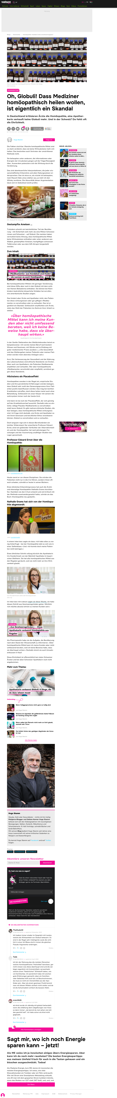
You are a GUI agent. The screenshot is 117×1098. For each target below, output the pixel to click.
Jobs (36, 1094)
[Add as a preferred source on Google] (37, 129)
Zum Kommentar (18, 952)
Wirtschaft (25, 6)
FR (87, 2)
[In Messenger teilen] (13, 129)
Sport (32, 6)
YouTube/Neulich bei (16, 473)
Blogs (63, 6)
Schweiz (5, 6)
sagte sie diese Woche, (37, 602)
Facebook (34, 840)
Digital (50, 6)
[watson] (6, 2)
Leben (38, 6)
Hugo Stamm (18, 140)
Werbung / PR (28, 1094)
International (14, 6)
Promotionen (82, 6)
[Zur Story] (47, 1061)
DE (83, 2)
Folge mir (49, 140)
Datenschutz (62, 1094)
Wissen (56, 6)
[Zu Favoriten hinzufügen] (27, 129)
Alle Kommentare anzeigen (31, 1030)
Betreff (11, 888)
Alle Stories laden (31, 740)
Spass (44, 6)
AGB (53, 1094)
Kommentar (16, 34)
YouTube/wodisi (15, 537)
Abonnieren (74, 429)
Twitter (48, 840)
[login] (3, 1095)
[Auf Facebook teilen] (9, 129)
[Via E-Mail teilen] (17, 129)
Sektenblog (73, 424)
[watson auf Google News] (48, 129)
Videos (73, 6)
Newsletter (16, 1094)
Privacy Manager (76, 1094)
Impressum (45, 1094)
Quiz (68, 6)
